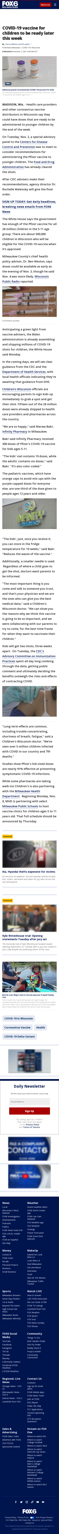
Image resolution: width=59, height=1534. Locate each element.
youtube (37, 1502)
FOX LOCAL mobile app (11, 1235)
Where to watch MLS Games (37, 1485)
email (43, 1502)
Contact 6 (6, 1254)
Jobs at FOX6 (33, 1399)
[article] (29, 854)
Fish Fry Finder (34, 1344)
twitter (21, 1502)
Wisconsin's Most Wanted (10, 1211)
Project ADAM (34, 1351)
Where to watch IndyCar (34, 1456)
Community (34, 1333)
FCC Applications (35, 1409)
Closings (31, 1229)
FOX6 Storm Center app (36, 1211)
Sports (6, 1291)
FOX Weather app (35, 1222)
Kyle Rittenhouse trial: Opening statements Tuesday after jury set (24, 937)
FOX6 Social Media (9, 1335)
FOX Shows (32, 1326)
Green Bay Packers (11, 1298)
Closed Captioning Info (35, 1414)
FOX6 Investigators (11, 1216)
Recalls (5, 1261)
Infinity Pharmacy (14, 431)
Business (6, 1268)
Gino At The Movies (36, 1277)
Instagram (7, 1348)
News (5, 1203)
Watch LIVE (34, 1291)
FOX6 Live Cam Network (34, 1217)
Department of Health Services (24, 372)
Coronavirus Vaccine (17, 1027)
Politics (5, 1226)
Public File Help (34, 1406)
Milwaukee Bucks (10, 1315)
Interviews (32, 1271)
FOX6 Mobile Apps (35, 1392)
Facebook (6, 1344)
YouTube (6, 1341)
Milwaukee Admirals (11, 1318)
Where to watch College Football (34, 1441)
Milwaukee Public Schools (20, 806)
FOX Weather (33, 1226)
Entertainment (8, 1220)
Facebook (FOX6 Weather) (10, 1366)
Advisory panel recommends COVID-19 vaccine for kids (28, 89)
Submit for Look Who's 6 (34, 1256)
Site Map (6, 1243)
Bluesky (5, 1358)
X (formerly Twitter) (11, 1361)
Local (4, 1207)
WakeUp (32, 1250)
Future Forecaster (35, 1232)
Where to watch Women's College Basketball (35, 1472)
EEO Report (32, 1402)
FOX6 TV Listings (35, 1305)
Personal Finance (10, 1265)
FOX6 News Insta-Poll (12, 1230)
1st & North (7, 1302)
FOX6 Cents (7, 1258)
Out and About (34, 1267)
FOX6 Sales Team (10, 1436)
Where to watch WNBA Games (34, 1479)
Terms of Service (31, 1127)
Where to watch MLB (37, 1445)
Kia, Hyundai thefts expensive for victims (28, 871)
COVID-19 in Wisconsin (31, 47)
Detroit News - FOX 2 (12, 1398)
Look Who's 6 (33, 1260)
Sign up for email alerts (35, 1387)
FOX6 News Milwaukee (11, 47)
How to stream (34, 1295)
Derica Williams (11, 44)
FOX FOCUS (7, 1443)
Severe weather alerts (37, 1207)
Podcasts (6, 1223)
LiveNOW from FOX (36, 1309)
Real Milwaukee (34, 1264)
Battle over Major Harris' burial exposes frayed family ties (28, 996)
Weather (32, 1203)
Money (6, 1250)
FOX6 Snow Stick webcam (35, 1237)
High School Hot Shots (9, 1310)
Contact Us (34, 1378)
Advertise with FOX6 (11, 1439)
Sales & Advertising (9, 1430)
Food (29, 1274)
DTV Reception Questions (34, 1420)
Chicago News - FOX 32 (11, 1387)
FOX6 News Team (35, 1395)
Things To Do (33, 1337)
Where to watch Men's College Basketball (34, 1464)
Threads (6, 1355)
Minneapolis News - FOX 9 (11, 1393)
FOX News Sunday (35, 1322)
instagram (26, 1502)
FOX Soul (31, 1319)
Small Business (9, 1271)
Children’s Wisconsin (16, 389)
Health (40, 1027)
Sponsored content (11, 1446)
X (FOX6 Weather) (10, 1371)
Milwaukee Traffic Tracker (35, 1282)
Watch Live (45, 5)
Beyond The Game (11, 1305)
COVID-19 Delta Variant (19, 1036)
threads (32, 1502)
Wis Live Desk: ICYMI (37, 1302)
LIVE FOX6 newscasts (37, 1298)
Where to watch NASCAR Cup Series (36, 1450)
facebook (16, 1502)
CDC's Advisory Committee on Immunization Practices (29, 656)
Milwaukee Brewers (11, 1295)
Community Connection (32, 1356)
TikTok (5, 1351)
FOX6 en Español (10, 1239)
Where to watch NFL (36, 1436)
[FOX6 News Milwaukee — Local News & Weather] (10, 4)
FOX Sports (32, 1316)
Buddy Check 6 (34, 1348)
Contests (31, 1382)
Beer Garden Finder (36, 1341)
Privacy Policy (32, 1124)
